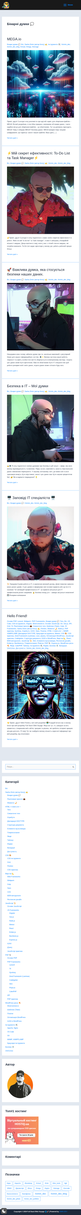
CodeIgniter (19, 638)
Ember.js (10, 643)
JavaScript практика (14, 951)
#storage (35, 47)
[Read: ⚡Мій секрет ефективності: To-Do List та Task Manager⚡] (40, 200)
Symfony (18, 631)
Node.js (61, 629)
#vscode (66, 1188)
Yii (12, 626)
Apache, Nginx (12, 1028)
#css (47, 1183)
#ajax (9, 1183)
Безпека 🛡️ (53, 646)
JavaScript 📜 (26, 641)
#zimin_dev (66, 44)
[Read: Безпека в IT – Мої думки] (40, 428)
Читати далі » (12, 138)
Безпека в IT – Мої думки (27, 386)
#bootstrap (28, 1183)
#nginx (47, 1188)
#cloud (22, 47)
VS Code (10, 1032)
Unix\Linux (11, 648)
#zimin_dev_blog (13, 47)
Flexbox (44, 629)
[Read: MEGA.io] (40, 84)
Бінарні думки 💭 (13, 44)
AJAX (33, 631)
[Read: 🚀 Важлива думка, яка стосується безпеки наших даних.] (40, 317)
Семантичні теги (39, 626)
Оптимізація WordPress (55, 636)
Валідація (63, 646)
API (70, 624)
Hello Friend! (17, 616)
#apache (18, 1183)
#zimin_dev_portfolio (31, 1199)
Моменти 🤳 (52, 629)
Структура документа (32, 638)
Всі (22, 44)
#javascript (20, 1188)
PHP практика (12, 999)
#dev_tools (56, 1183)
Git (61, 624)
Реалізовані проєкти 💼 (23, 626)
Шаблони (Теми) (53, 626)
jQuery (43, 636)
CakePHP (18, 646)
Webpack (27, 621)
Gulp (62, 626)
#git (65, 1183)
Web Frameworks (13, 877)
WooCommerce (38, 624)
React (69, 638)
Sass (37, 631)
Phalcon (41, 643)
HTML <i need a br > (54, 631)
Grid (8, 626)
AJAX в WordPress (49, 638)
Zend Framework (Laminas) (25, 636)
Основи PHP (11, 621)
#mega (28, 47)
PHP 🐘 (48, 643)
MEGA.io (14, 39)
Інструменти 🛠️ (54, 44)
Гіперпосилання (31, 643)
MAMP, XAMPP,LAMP (15, 1039)
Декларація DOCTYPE (26, 633)
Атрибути (26, 631)
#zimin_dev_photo (13, 1199)
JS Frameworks (13, 910)
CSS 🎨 (64, 633)
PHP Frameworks (38, 621)
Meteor (57, 633)
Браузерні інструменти (45, 633)
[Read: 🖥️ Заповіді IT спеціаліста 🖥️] (40, 543)
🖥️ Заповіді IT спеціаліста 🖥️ (31, 498)
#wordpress (26, 1194)
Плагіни (43, 631)
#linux (30, 1188)
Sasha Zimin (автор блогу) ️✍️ (36, 44)
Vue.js (66, 624)
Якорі (12, 646)
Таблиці (26, 646)
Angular (29, 624)
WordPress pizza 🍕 (13, 1003)
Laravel (20, 621)
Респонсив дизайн (63, 641)
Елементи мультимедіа (46, 641)
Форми (46, 646)
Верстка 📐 (61, 638)
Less (38, 636)
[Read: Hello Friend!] (40, 685)
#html (9, 1188)
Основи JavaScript (52, 624)
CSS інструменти (18, 624)
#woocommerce (12, 1194)
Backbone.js (19, 643)
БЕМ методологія (13, 641)
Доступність (20, 648)
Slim (34, 641)
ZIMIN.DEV (63, 1211)
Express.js (55, 643)
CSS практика (12, 870)
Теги (61, 621)
